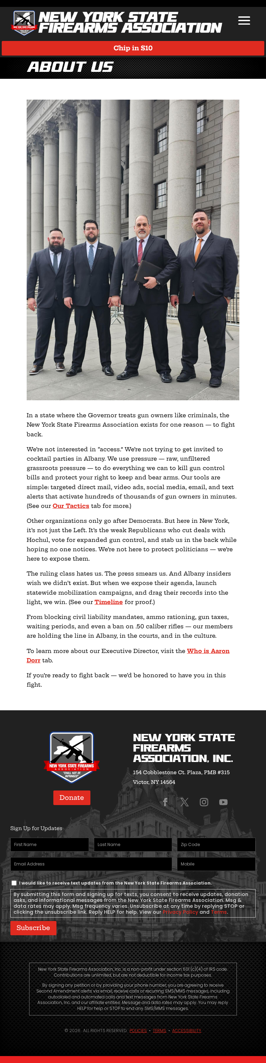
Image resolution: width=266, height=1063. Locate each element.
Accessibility (186, 1030)
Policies (138, 1030)
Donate (72, 798)
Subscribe (33, 928)
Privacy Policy (180, 912)
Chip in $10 (133, 48)
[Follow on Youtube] (223, 802)
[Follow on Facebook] (165, 802)
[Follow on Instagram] (204, 802)
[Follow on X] (184, 802)
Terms (219, 912)
